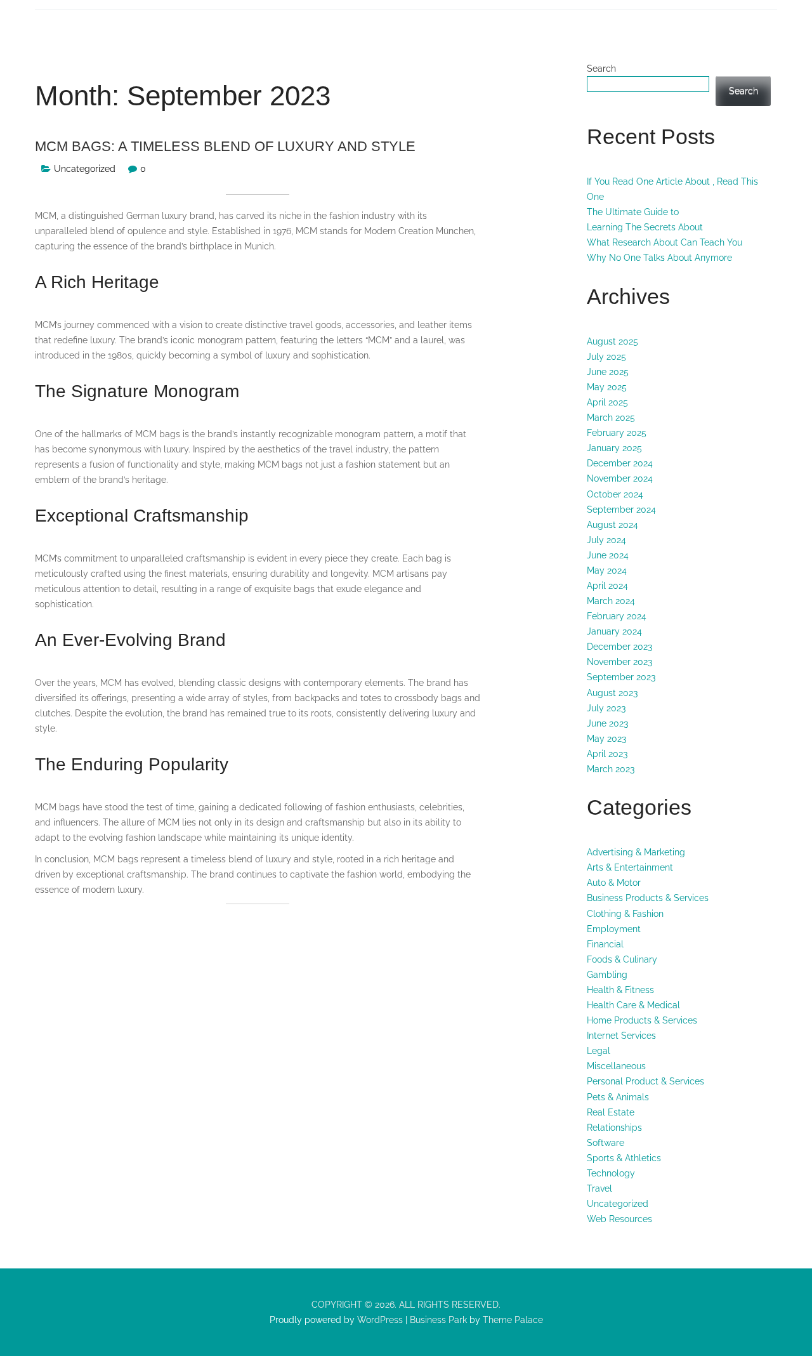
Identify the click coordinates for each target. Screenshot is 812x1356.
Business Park (438, 1320)
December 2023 (619, 647)
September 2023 (621, 677)
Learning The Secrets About (645, 227)
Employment (614, 929)
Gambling (607, 975)
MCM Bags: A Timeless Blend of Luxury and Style (225, 146)
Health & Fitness (620, 990)
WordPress (379, 1320)
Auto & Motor (614, 883)
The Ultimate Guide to (633, 212)
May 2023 (606, 739)
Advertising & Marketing (636, 852)
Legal (598, 1051)
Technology (611, 1173)
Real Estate (610, 1112)
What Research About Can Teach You (664, 242)
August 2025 (612, 341)
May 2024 (607, 570)
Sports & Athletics (624, 1158)
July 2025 (606, 357)
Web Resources (619, 1219)
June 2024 (608, 555)
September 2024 (621, 509)
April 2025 (607, 402)
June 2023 (607, 723)
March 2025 (611, 417)
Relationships (614, 1127)
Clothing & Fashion (625, 914)
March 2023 (610, 769)
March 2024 (611, 601)
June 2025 (608, 372)
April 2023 (607, 754)
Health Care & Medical (633, 1005)
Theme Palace (513, 1320)
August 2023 (612, 693)
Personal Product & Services (645, 1081)
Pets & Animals (618, 1097)
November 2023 (619, 662)
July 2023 (606, 708)
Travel (599, 1188)
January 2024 (614, 631)
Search (601, 68)
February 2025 (616, 433)
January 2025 (614, 448)
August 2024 (612, 525)
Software (605, 1143)
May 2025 (607, 387)
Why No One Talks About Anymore (659, 258)
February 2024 (616, 616)
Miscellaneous (616, 1066)
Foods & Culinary (622, 959)
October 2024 (615, 494)
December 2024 (620, 463)
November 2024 (620, 478)
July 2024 (606, 540)
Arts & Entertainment (630, 867)
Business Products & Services (648, 898)
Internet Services (621, 1035)
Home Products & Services (642, 1020)
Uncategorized (84, 169)
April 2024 (607, 586)
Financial (605, 944)
